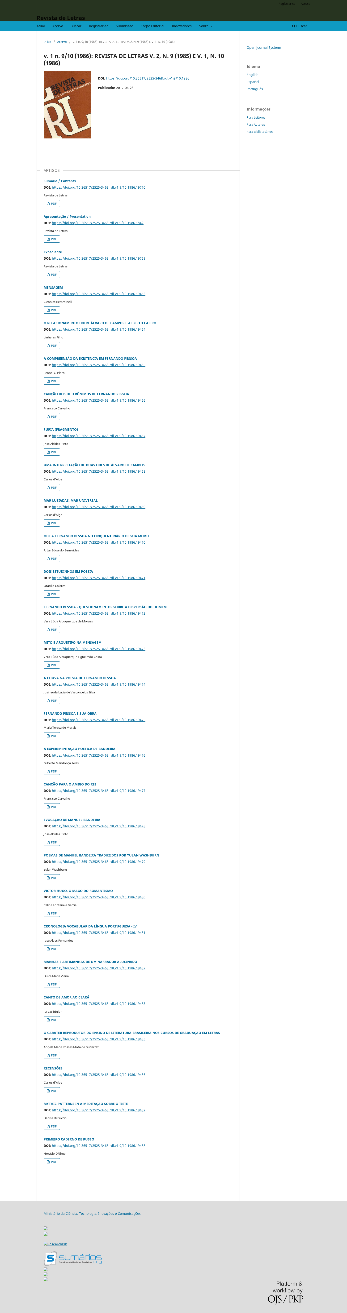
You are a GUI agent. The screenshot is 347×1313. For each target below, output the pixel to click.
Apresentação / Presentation (67, 216)
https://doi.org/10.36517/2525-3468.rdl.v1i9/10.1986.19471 (98, 578)
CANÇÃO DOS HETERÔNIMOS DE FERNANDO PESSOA (86, 394)
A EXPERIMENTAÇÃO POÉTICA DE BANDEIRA (79, 748)
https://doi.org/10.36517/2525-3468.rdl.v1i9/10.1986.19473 (98, 649)
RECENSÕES (53, 1068)
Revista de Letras (61, 18)
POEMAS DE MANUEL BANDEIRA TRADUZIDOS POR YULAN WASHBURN (101, 855)
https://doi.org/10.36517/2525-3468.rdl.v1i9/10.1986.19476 (98, 755)
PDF (53, 203)
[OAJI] (45, 1270)
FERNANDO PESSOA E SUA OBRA (70, 713)
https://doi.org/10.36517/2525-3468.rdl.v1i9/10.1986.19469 (98, 507)
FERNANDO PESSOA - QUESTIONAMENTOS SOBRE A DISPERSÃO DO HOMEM (105, 607)
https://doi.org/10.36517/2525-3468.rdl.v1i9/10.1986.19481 (98, 932)
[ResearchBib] (55, 1244)
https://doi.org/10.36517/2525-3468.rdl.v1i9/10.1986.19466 (98, 400)
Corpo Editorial (152, 26)
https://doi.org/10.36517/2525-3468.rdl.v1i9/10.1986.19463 (98, 294)
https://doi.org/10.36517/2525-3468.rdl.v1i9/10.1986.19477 (98, 790)
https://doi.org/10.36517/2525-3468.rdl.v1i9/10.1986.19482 (98, 968)
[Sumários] (73, 1265)
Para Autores (256, 124)
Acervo (57, 26)
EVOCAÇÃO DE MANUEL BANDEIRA (72, 819)
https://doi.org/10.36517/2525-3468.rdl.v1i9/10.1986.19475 (98, 720)
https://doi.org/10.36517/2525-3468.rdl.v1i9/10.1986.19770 (98, 187)
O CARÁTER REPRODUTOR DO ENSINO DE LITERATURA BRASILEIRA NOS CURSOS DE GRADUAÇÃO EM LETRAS (132, 1032)
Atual (41, 26)
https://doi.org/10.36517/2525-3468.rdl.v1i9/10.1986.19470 (98, 542)
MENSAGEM (53, 287)
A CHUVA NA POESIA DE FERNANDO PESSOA (80, 678)
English (252, 74)
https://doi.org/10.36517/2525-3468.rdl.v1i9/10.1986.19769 (98, 258)
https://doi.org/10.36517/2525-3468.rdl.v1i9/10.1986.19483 (98, 1003)
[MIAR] (45, 1227)
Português (255, 89)
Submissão (124, 26)
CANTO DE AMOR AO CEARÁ (66, 997)
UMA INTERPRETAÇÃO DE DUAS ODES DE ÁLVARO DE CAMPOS (94, 465)
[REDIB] (45, 1234)
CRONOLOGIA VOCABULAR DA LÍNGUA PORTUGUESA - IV (90, 926)
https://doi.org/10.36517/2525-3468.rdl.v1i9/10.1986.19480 (98, 897)
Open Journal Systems (264, 47)
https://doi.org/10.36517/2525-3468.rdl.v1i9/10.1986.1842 (98, 223)
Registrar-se (98, 26)
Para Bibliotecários (260, 131)
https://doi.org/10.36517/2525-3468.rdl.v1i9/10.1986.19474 (98, 684)
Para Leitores (256, 117)
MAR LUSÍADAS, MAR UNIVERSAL (71, 500)
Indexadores (182, 26)
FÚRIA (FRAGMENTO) (61, 429)
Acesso (305, 3)
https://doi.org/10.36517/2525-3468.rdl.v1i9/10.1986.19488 (98, 1145)
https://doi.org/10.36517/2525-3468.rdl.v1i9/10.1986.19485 (98, 1039)
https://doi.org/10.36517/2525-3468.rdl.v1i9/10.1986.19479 (98, 861)
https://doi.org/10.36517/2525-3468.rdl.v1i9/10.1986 (147, 78)
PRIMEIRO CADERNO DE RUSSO (69, 1139)
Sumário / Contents (60, 181)
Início (47, 42)
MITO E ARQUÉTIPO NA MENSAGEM (73, 642)
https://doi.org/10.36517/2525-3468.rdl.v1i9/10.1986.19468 (98, 471)
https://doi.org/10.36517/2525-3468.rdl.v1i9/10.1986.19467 (98, 436)
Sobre (204, 26)
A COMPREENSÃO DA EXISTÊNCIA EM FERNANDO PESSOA (90, 358)
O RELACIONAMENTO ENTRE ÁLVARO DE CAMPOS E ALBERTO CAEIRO (100, 323)
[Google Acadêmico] (45, 1275)
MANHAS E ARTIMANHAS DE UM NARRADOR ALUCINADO (90, 961)
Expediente (53, 252)
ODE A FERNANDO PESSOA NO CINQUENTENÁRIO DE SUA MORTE (97, 536)
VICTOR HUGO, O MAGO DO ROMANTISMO (78, 890)
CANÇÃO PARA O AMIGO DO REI (70, 784)
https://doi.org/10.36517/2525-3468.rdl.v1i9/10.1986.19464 (98, 329)
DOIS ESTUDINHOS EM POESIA (68, 571)
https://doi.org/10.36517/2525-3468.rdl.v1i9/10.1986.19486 (98, 1074)
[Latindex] (45, 1280)
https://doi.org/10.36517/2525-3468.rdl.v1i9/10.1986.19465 (98, 365)
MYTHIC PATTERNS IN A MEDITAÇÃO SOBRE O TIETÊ (86, 1103)
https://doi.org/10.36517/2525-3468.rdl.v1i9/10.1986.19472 (98, 613)
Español (253, 82)
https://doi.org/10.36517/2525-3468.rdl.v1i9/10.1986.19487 (98, 1110)
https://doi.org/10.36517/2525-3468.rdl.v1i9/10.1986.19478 (98, 826)
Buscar (76, 26)
